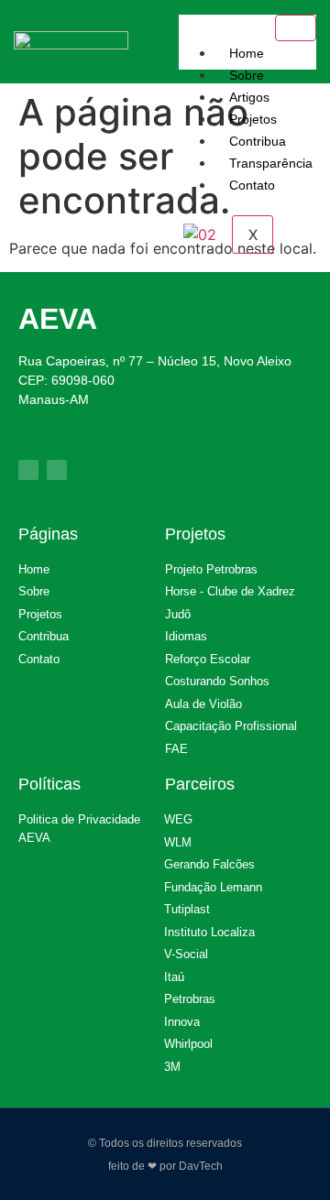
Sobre (246, 75)
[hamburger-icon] (295, 28)
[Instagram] (57, 470)
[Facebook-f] (28, 470)
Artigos (249, 97)
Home (246, 53)
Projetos (253, 119)
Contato (252, 185)
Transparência (271, 163)
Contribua (257, 141)
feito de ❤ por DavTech (165, 1166)
